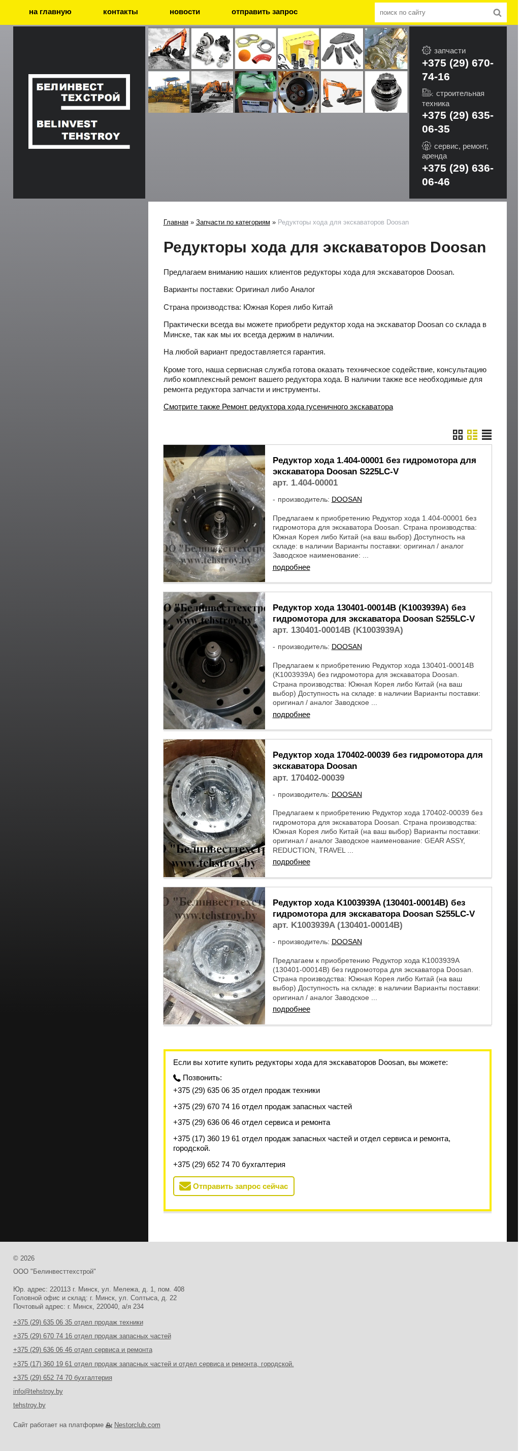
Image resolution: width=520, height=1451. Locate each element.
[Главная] (79, 112)
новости (185, 11)
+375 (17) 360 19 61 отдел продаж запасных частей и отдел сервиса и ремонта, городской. (311, 1143)
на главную (50, 11)
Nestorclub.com (137, 1425)
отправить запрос (265, 11)
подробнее (291, 567)
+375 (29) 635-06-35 (458, 122)
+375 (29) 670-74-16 (458, 69)
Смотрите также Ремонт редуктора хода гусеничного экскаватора (278, 406)
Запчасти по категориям (233, 222)
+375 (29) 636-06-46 (458, 174)
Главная (176, 222)
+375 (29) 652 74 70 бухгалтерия (229, 1164)
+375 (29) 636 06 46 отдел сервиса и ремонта (251, 1122)
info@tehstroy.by (38, 1391)
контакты (120, 11)
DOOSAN (347, 499)
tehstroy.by (29, 1405)
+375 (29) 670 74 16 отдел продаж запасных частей (262, 1106)
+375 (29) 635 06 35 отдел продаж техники (246, 1090)
